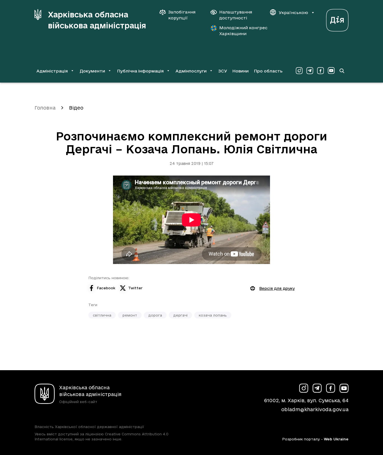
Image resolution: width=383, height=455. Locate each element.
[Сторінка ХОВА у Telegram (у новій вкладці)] (309, 70)
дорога (155, 315)
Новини (240, 71)
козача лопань (213, 315)
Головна (45, 107)
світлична (102, 315)
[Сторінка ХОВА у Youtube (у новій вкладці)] (331, 70)
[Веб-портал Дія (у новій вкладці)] (337, 18)
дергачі (180, 315)
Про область (268, 71)
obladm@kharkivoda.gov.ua (315, 409)
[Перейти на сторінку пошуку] (341, 70)
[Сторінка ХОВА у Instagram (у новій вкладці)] (299, 70)
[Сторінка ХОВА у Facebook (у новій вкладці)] (320, 70)
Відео (76, 107)
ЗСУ (222, 71)
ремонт (130, 315)
